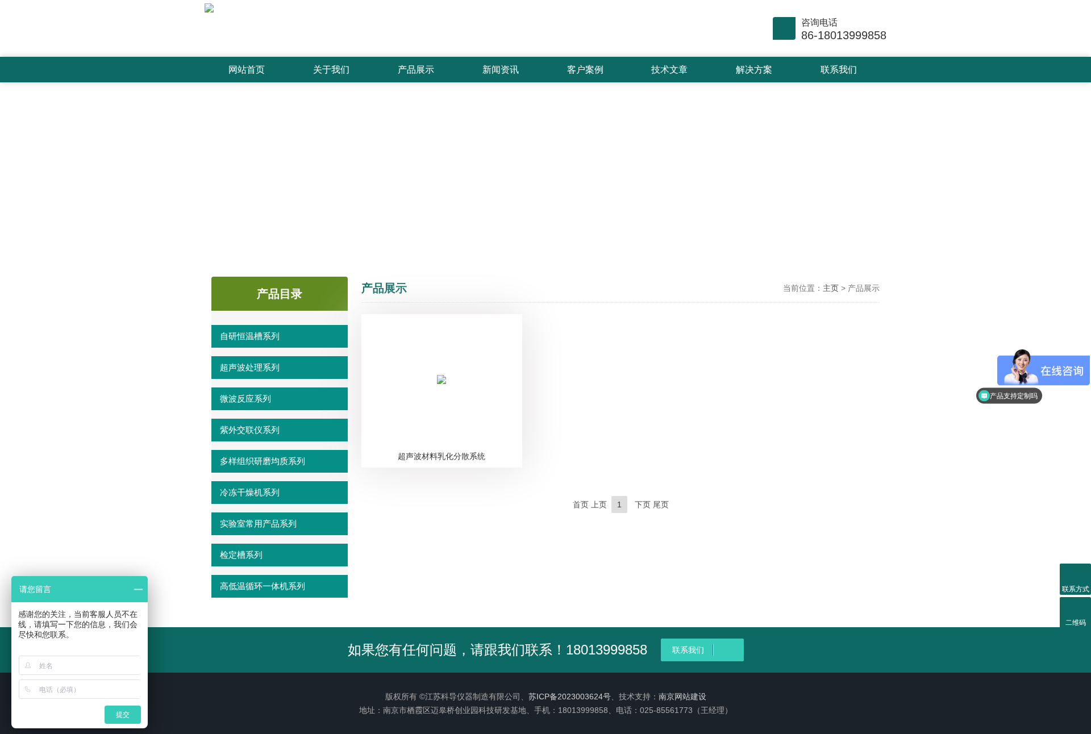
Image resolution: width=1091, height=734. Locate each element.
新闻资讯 (500, 69)
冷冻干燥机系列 (250, 492)
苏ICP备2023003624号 (569, 696)
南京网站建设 (682, 696)
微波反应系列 (245, 398)
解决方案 (754, 69)
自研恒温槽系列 (250, 336)
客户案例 (585, 69)
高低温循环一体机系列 (262, 586)
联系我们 (839, 69)
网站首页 (246, 69)
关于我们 (331, 69)
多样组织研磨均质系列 (262, 461)
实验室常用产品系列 (258, 523)
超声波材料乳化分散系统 (441, 456)
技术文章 (669, 69)
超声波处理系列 (250, 367)
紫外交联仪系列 (250, 430)
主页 (831, 288)
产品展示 (416, 69)
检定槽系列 (241, 555)
